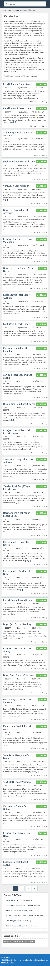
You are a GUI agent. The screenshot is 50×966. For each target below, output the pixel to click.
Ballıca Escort (38, 706)
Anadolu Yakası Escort (16, 10)
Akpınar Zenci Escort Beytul (16, 910)
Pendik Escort (38, 88)
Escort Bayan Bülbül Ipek (15, 921)
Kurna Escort (37, 604)
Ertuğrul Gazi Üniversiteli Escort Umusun (17, 432)
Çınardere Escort (39, 466)
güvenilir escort (18, 941)
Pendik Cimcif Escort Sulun (17, 108)
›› (34, 888)
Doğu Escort (37, 628)
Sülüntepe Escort (39, 761)
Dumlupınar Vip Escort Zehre (19, 404)
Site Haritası (5, 957)
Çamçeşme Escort (39, 354)
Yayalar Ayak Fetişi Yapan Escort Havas (17, 488)
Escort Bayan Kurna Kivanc (17, 600)
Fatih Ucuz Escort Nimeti (16, 324)
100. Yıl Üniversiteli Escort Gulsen (18, 926)
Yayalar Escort (38, 492)
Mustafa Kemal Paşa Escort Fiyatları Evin (21, 916)
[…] (39, 98)
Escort (8, 88)
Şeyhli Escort (37, 165)
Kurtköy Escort (38, 868)
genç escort (7, 941)
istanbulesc (5, 962)
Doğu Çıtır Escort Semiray (17, 624)
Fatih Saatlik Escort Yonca (15, 900)
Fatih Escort (37, 328)
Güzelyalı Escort (39, 216)
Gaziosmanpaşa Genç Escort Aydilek (19, 905)
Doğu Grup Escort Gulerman (18, 675)
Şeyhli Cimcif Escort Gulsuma (19, 161)
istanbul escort (29, 941)
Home (4, 10)
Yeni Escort (37, 189)
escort (12, 962)
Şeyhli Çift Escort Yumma (17, 782)
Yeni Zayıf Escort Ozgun (16, 185)
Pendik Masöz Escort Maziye (18, 84)
